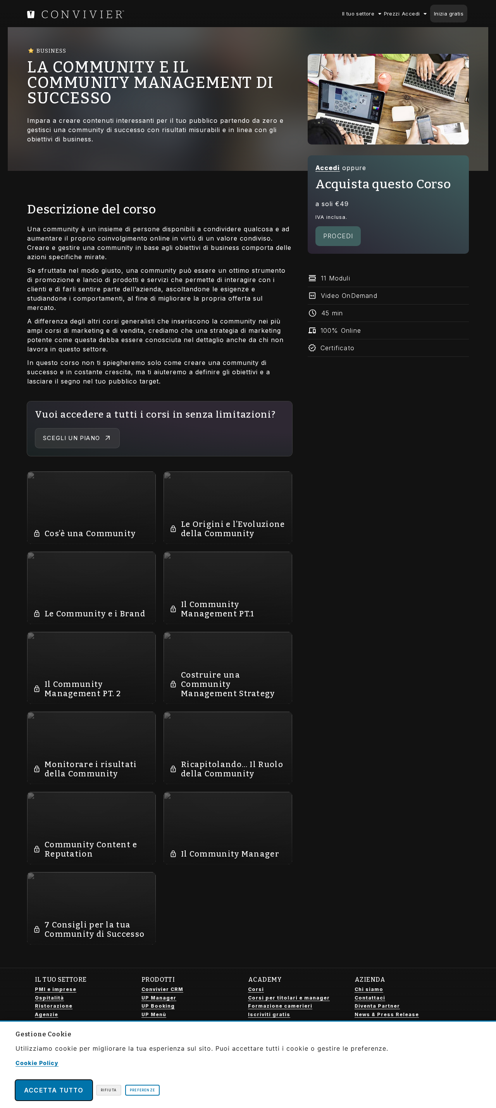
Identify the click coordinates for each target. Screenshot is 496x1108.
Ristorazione (53, 1006)
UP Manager (158, 998)
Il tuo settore (358, 13)
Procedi (338, 236)
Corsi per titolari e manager (289, 998)
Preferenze (142, 1090)
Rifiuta (109, 1090)
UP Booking (158, 1006)
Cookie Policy (37, 1063)
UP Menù (153, 1014)
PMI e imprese (55, 989)
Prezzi (392, 13)
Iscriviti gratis (269, 1014)
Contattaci (370, 998)
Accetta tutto (54, 1090)
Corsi (256, 989)
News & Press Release (387, 1014)
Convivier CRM (162, 989)
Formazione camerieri (280, 1006)
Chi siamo (369, 989)
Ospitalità (49, 998)
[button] (388, 278)
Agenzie (46, 1014)
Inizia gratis (448, 13)
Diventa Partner (377, 1006)
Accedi (411, 13)
